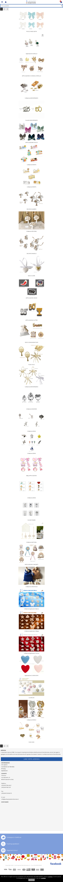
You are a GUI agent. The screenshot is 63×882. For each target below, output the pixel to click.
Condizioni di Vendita (7, 767)
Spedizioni (4, 770)
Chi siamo (4, 765)
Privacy (3, 768)
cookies (50, 876)
